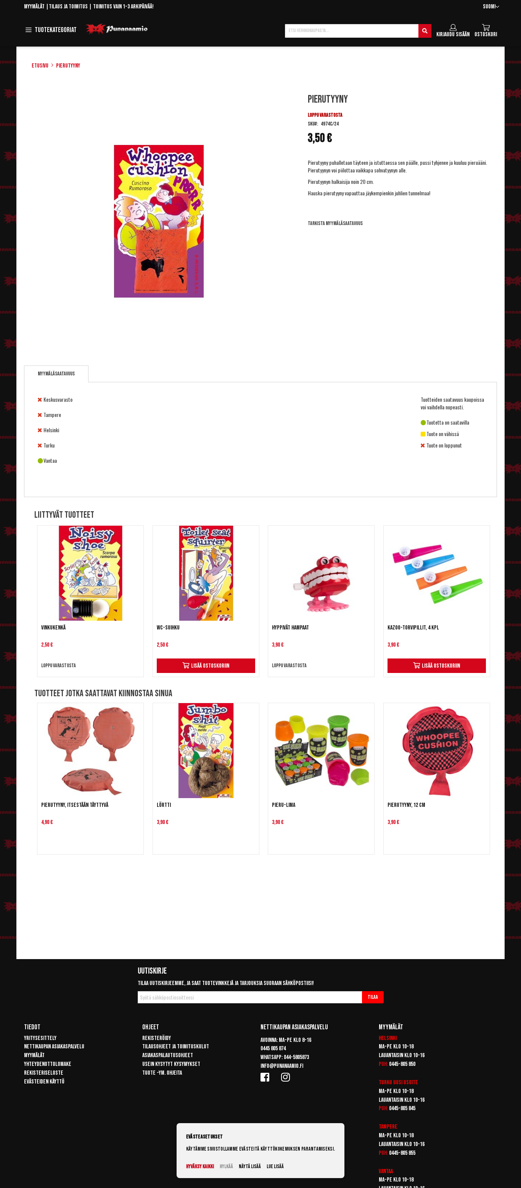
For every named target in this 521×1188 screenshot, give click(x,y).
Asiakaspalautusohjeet (167, 1055)
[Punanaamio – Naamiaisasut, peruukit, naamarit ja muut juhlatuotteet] (116, 29)
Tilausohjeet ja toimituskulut (175, 1046)
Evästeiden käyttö (44, 1081)
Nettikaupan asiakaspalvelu (54, 1046)
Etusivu (40, 65)
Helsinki (388, 1038)
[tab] (56, 373)
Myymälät (34, 6)
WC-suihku (168, 627)
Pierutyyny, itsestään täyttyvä (74, 805)
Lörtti (164, 805)
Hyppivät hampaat (290, 627)
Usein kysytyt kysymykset (171, 1064)
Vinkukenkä (53, 627)
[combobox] (358, 31)
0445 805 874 (273, 1048)
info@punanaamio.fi (281, 1066)
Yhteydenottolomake (47, 1064)
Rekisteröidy (156, 1038)
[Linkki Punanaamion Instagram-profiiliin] (287, 1077)
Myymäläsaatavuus (56, 373)
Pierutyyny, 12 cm (406, 805)
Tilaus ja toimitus (68, 6)
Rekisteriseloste (43, 1073)
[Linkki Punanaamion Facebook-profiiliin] (266, 1077)
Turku (385, 1082)
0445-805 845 (402, 1108)
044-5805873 (296, 1057)
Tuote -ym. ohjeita (162, 1073)
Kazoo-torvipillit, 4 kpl (413, 627)
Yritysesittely (40, 1038)
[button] (491, 7)
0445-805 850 (402, 1064)
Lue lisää (275, 1166)
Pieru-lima (283, 805)
